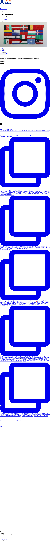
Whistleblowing (10, 539)
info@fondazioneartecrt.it (3, 536)
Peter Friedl (3, 9)
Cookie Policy (6, 539)
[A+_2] (6, 3)
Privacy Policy (2, 539)
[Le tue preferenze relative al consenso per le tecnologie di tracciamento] (0, 405)
